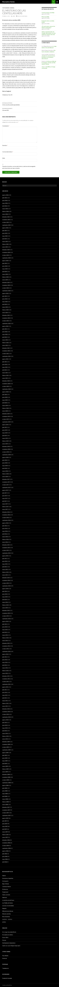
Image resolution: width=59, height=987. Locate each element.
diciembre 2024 (6, 249)
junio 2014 (4, 594)
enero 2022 (5, 345)
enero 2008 (5, 804)
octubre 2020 (5, 386)
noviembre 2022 (6, 318)
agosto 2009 (5, 752)
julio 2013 (4, 624)
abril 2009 (4, 763)
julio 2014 (4, 591)
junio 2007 (4, 823)
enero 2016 (5, 542)
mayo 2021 (5, 367)
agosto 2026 (5, 195)
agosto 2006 (5, 851)
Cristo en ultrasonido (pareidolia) (11, 103)
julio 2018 (4, 460)
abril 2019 (4, 435)
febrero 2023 (5, 309)
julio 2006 (4, 853)
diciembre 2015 (6, 545)
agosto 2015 (5, 555)
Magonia (4, 908)
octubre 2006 (5, 845)
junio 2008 (4, 790)
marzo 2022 (5, 340)
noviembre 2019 (6, 416)
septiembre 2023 (6, 290)
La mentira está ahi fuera (8, 900)
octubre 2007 (5, 812)
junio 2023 (4, 299)
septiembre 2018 (6, 454)
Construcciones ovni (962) (48, 12)
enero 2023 (5, 312)
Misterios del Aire (6, 913)
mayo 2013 (5, 629)
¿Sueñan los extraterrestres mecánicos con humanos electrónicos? (48, 57)
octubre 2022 (5, 320)
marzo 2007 (5, 831)
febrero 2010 (5, 736)
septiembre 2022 (6, 323)
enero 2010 (5, 739)
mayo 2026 (5, 203)
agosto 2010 (5, 719)
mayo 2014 (5, 596)
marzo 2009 (5, 766)
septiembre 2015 (6, 553)
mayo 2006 (5, 859)
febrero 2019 (5, 441)
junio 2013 (4, 627)
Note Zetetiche (6, 916)
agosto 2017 (5, 490)
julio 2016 (4, 525)
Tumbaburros (5, 968)
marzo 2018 (5, 471)
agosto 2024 (5, 260)
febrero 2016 (5, 539)
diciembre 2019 (6, 413)
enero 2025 (5, 247)
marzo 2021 (5, 372)
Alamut (4, 875)
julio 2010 (4, 722)
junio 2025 (4, 233)
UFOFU (4, 922)
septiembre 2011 (6, 684)
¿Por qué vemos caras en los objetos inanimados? (48, 27)
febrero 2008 (5, 801)
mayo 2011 (5, 695)
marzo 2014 (5, 602)
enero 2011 (5, 706)
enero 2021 (5, 378)
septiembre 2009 (6, 749)
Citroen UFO (7, 109)
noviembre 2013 (6, 613)
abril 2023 (4, 304)
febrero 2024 (5, 277)
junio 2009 (4, 758)
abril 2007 (4, 829)
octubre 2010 (5, 714)
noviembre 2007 (6, 810)
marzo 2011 (5, 700)
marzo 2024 (5, 274)
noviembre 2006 (6, 842)
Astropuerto (5, 881)
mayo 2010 (5, 728)
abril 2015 (4, 566)
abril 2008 (4, 796)
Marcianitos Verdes (8, 2)
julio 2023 (4, 296)
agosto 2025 (5, 227)
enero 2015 (5, 575)
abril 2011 (4, 698)
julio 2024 (4, 263)
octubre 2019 (5, 419)
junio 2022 (4, 331)
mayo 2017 (5, 498)
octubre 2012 (5, 648)
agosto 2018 (5, 457)
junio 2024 (4, 266)
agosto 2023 (5, 293)
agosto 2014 (5, 588)
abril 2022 (4, 337)
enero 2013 (5, 640)
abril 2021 (4, 370)
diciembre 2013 (6, 610)
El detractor (5, 889)
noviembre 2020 (6, 383)
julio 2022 (4, 329)
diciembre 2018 (6, 446)
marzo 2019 (5, 438)
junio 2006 (4, 856)
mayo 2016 (5, 531)
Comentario (5, 126)
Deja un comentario (22, 16)
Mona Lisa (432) (45, 16)
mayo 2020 (5, 400)
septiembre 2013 (6, 618)
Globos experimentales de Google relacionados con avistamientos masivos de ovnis (49, 33)
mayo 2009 (5, 760)
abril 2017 (4, 501)
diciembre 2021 (6, 348)
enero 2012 (5, 673)
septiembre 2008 (6, 782)
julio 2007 (4, 821)
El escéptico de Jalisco (7, 934)
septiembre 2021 (6, 356)
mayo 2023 (5, 301)
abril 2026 (4, 206)
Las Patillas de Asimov (7, 903)
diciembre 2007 (6, 807)
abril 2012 (4, 665)
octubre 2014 (5, 583)
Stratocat (4, 958)
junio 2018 (4, 463)
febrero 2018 (5, 473)
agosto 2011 (5, 687)
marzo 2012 (5, 668)
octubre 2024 (5, 255)
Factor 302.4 (5, 937)
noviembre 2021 (6, 350)
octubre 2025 (5, 222)
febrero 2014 (5, 605)
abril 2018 (4, 468)
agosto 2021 (5, 359)
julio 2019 (4, 427)
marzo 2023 (5, 307)
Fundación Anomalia (7, 978)
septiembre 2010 (6, 717)
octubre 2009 (5, 747)
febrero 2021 (5, 375)
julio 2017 (4, 493)
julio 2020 (4, 394)
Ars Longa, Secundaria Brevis (9, 932)
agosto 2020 (5, 391)
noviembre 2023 (6, 285)
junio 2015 (4, 561)
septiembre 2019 (6, 422)
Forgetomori (5, 892)
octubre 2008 (5, 780)
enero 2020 (5, 411)
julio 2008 (4, 788)
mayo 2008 (5, 793)
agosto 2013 (5, 621)
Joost (43, 66)
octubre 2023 (5, 288)
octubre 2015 (5, 550)
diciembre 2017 (6, 479)
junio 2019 (4, 430)
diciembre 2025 (6, 217)
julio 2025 (4, 230)
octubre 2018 (5, 452)
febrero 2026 (5, 211)
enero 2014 (5, 607)
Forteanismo (6, 7)
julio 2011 (4, 689)
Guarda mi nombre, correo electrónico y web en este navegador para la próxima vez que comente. (18, 167)
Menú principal (57, 2)
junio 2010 (4, 725)
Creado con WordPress (7, 985)
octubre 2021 (5, 353)
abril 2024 (4, 271)
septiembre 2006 (6, 848)
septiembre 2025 (6, 225)
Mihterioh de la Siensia (7, 911)
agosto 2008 (5, 785)
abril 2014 (4, 599)
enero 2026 (5, 214)
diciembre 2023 (6, 282)
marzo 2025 (5, 241)
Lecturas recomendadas (8, 905)
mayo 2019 (5, 432)
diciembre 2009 (6, 741)
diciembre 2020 (6, 381)
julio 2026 (4, 197)
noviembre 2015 (6, 547)
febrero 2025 (5, 244)
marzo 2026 (5, 208)
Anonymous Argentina (7, 878)
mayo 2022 (5, 334)
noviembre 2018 (6, 449)
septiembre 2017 (6, 487)
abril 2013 (4, 632)
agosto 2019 (5, 424)
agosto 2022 (5, 326)
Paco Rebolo (5, 955)
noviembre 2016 (6, 514)
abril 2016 (4, 534)
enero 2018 (5, 476)
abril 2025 (4, 238)
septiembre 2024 (6, 258)
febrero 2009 (5, 769)
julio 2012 (4, 657)
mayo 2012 (5, 662)
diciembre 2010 (6, 709)
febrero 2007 (5, 834)
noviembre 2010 (6, 711)
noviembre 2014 (6, 580)
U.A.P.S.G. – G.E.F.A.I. (7, 919)
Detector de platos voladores (49, 51)
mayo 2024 (5, 268)
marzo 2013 (5, 635)
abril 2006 (4, 862)
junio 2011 (4, 692)
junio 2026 (4, 200)
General (12, 7)
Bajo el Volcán (5, 883)
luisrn (13, 16)
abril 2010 (4, 730)
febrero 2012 (5, 670)
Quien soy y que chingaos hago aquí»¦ (11, 945)
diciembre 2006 (6, 840)
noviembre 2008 (6, 777)
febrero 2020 (5, 408)
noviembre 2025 (6, 219)
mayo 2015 (5, 564)
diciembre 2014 (6, 577)
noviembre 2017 (6, 482)
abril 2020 (4, 402)
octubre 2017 (5, 484)
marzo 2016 (5, 536)
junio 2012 (4, 659)
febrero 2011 (5, 703)
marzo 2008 (5, 799)
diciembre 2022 (6, 315)
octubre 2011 (5, 681)
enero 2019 (5, 443)
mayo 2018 (5, 465)
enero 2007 (5, 837)
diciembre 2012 (6, 643)
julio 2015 (4, 558)
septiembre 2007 (6, 815)
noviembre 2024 (6, 252)
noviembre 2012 (6, 646)
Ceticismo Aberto (6, 886)
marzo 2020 (5, 405)
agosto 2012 (5, 654)
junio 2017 (4, 495)
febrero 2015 (5, 572)
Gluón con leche (6, 894)
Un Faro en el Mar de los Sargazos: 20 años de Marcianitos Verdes (49, 63)
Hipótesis (4, 897)
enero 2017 (5, 509)
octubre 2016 (5, 517)
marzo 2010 (5, 733)
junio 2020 (4, 397)
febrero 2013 (5, 637)
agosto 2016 (5, 523)
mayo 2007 (5, 826)
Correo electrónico (7, 151)
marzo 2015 (5, 569)
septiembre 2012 (6, 651)
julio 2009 (4, 755)
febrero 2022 (5, 342)
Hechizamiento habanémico (8, 943)
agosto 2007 (5, 818)
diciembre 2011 (6, 676)
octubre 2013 (5, 616)
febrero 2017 (5, 506)
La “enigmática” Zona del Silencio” (49, 47)
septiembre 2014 (6, 586)
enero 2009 (5, 771)
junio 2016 (4, 528)
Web (3, 158)
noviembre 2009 (6, 744)
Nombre (5, 145)
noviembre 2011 (6, 678)
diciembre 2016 (6, 512)
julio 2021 (4, 361)
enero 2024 (5, 279)
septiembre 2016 (6, 520)
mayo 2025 (5, 236)
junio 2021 (4, 364)
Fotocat (4, 940)
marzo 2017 (5, 504)
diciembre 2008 (6, 774)
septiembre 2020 (6, 389)
